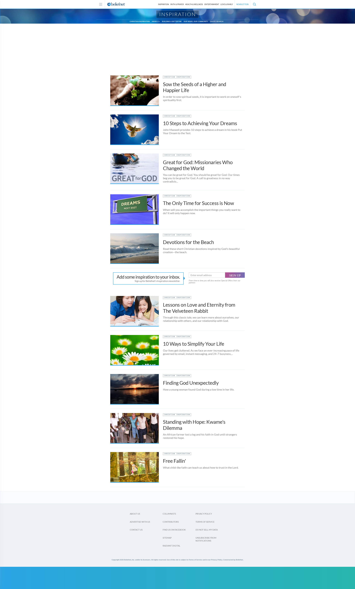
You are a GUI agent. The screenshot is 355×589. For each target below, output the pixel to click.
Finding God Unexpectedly (191, 383)
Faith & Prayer (177, 4)
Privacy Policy (204, 513)
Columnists (169, 513)
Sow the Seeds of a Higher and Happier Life (194, 87)
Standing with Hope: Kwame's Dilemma (194, 425)
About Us (135, 513)
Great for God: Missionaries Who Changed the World (198, 165)
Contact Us (136, 529)
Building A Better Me (172, 21)
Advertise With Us (140, 522)
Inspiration (163, 4)
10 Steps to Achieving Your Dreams (200, 123)
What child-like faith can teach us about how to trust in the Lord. (201, 467)
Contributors (171, 522)
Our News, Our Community (196, 21)
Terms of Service (205, 522)
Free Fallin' (174, 461)
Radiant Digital (171, 545)
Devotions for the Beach (188, 242)
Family (226, 4)
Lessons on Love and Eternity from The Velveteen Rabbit (199, 308)
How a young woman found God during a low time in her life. (198, 389)
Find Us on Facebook (174, 529)
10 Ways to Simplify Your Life (193, 344)
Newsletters (242, 4)
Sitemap (167, 538)
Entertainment (211, 4)
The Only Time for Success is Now (198, 203)
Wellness (194, 4)
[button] (254, 4)
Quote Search (216, 21)
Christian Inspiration (140, 21)
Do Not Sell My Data (207, 529)
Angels (155, 21)
